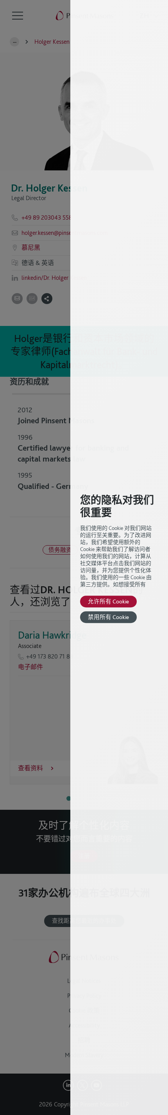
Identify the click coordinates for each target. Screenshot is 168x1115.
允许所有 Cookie (108, 601)
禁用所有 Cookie (108, 617)
